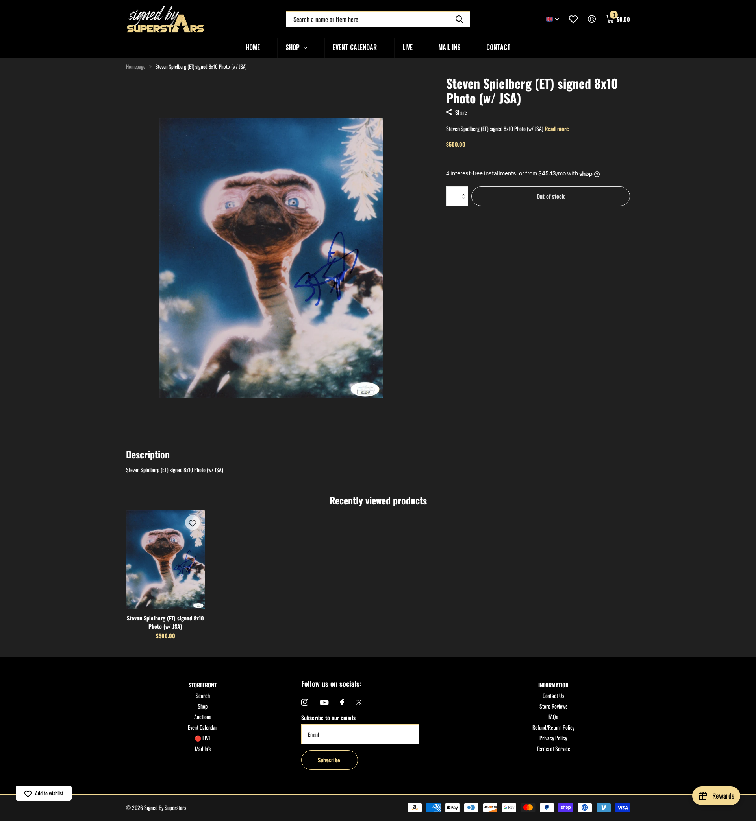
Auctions (202, 716)
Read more (557, 128)
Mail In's (203, 748)
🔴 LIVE (203, 738)
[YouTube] (324, 702)
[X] (359, 702)
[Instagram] (304, 702)
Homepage (135, 66)
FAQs (553, 716)
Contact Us (553, 695)
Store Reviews (553, 706)
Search (203, 695)
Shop (203, 706)
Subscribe (330, 760)
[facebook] (342, 702)
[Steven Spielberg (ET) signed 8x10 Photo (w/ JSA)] (165, 559)
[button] (465, 189)
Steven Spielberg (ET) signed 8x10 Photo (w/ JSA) (165, 622)
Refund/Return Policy (553, 727)
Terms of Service (553, 748)
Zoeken (459, 19)
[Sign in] (591, 19)
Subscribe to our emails (328, 717)
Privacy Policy (553, 738)
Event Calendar (202, 727)
